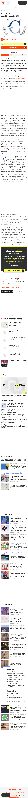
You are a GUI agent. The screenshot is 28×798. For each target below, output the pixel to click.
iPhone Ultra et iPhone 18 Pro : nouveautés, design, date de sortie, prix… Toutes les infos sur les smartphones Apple (13, 411)
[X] (9, 792)
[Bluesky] (21, 792)
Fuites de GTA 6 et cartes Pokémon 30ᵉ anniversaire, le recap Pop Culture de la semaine (18, 611)
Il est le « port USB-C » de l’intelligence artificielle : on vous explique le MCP (17, 620)
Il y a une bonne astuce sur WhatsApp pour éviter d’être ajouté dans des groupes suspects (17, 717)
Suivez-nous (5, 54)
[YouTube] (5, 792)
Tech (4, 10)
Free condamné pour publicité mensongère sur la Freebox (17, 338)
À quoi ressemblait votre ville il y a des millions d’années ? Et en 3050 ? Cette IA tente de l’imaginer (18, 637)
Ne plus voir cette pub (7, 315)
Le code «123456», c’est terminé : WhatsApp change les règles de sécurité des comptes (18, 546)
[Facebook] (14, 792)
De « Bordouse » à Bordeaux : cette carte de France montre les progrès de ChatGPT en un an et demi (18, 654)
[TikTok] (7, 792)
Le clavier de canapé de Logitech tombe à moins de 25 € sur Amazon (17, 628)
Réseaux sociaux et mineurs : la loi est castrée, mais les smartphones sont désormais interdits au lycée (18, 575)
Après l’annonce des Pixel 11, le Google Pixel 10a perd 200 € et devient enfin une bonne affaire (18, 520)
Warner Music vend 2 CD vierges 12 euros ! (18, 361)
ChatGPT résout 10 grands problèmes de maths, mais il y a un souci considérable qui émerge (13, 416)
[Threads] (23, 792)
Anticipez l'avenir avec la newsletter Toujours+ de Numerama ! (15, 324)
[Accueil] (3, 3)
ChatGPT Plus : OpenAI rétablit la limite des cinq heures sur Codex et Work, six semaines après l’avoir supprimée (18, 529)
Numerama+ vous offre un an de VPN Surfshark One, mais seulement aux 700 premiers (18, 709)
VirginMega (14, 140)
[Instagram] (12, 792)
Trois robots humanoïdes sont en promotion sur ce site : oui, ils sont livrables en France (18, 566)
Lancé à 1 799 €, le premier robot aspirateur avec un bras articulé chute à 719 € (18, 726)
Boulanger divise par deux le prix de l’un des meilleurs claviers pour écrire (18, 537)
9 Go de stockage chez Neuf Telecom (16, 330)
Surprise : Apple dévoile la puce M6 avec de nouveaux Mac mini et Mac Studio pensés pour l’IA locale (18, 557)
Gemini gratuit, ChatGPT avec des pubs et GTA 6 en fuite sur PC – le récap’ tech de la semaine (18, 646)
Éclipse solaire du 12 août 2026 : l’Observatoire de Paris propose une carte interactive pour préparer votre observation (14, 421)
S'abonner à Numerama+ (13, 270)
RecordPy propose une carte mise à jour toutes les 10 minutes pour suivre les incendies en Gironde (14, 426)
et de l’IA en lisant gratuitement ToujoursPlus (12, 280)
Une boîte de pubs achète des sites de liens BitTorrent (17, 346)
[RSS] (19, 792)
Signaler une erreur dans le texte (10, 287)
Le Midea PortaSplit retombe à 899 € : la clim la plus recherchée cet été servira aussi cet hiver (16, 405)
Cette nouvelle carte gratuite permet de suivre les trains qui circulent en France (18, 486)
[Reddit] (16, 792)
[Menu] (8, 3)
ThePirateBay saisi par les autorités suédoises (16, 353)
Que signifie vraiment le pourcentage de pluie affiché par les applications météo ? (18, 466)
